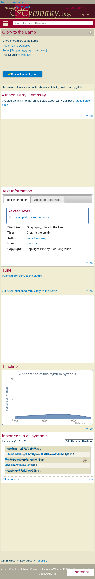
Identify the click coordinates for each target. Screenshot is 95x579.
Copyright (14, 569)
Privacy (24, 569)
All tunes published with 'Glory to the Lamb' (29, 291)
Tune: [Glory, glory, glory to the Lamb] (25, 50)
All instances (10, 479)
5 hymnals (24, 54)
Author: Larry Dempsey (16, 45)
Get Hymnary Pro (47, 574)
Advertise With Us (52, 569)
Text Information (17, 199)
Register (85, 14)
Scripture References (47, 199)
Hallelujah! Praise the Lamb (31, 217)
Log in (70, 14)
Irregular (32, 243)
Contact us (42, 560)
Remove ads (10, 7)
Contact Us (36, 569)
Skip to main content (12, 2)
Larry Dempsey (36, 238)
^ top (89, 115)
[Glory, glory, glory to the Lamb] (22, 275)
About (4, 569)
